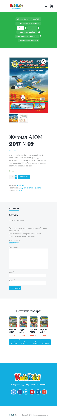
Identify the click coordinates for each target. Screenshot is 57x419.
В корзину (24, 176)
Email (12, 280)
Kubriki (12, 415)
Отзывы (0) (14, 208)
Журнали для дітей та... (27, 32)
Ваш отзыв (14, 247)
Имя (11, 272)
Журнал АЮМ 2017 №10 (29, 23)
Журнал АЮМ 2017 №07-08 (28, 19)
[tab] (14, 209)
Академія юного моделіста (26, 36)
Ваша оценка (14, 240)
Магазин (32, 28)
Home (21, 28)
